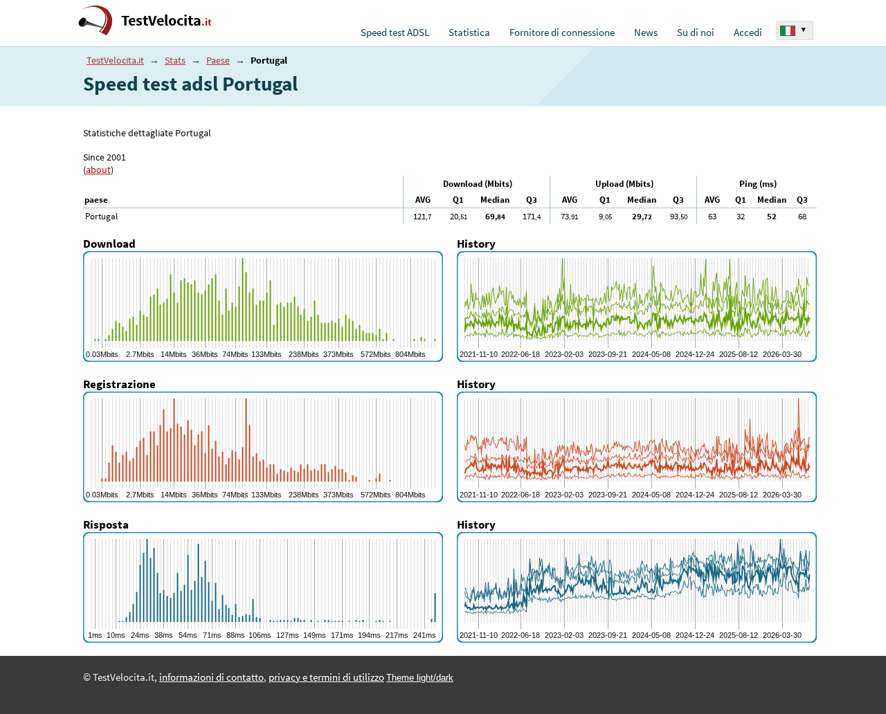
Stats (175, 60)
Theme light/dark (419, 677)
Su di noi (695, 32)
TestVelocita (166, 20)
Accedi (748, 32)
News (646, 32)
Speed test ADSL (395, 32)
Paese (218, 60)
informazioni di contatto (211, 677)
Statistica (469, 32)
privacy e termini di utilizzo (326, 677)
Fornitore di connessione (562, 32)
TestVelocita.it (115, 60)
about (98, 169)
